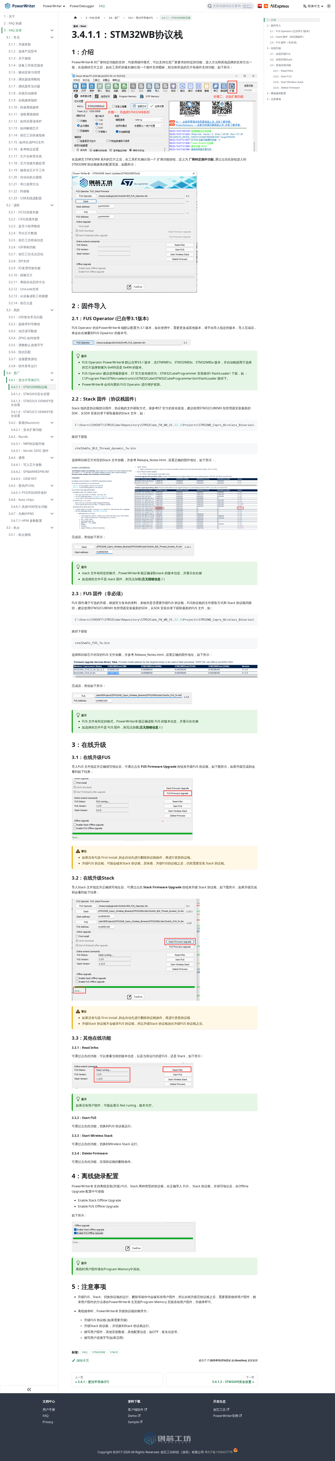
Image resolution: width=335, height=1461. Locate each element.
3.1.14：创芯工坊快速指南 (27, 135)
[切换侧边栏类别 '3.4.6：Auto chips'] (52, 500)
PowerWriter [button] (52, 6)
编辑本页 (83, 1360)
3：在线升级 (274, 48)
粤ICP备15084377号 (219, 1452)
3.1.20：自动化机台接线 (25, 177)
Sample (133, 1422)
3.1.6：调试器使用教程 (24, 79)
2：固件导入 (274, 25)
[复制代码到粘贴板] (253, 424)
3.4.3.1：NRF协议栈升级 (28, 444)
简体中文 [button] (314, 6)
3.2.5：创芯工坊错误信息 (26, 240)
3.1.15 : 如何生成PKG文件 (26, 142)
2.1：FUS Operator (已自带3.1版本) (290, 31)
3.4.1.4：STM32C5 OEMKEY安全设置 (32, 414)
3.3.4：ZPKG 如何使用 (24, 338)
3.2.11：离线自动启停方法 (27, 282)
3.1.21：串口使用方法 (24, 184)
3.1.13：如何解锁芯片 (24, 128)
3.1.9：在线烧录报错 (23, 100)
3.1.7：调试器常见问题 (24, 86)
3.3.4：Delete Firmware (286, 87)
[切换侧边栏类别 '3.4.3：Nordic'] (52, 437)
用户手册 (49, 1409)
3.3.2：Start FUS (282, 76)
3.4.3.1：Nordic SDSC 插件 (30, 451)
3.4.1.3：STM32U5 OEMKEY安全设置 (32, 403)
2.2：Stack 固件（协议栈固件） (287, 36)
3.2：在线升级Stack (281, 59)
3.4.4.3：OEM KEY (24, 479)
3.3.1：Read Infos (283, 70)
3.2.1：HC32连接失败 (24, 212)
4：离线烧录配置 (276, 93)
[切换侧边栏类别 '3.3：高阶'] (52, 310)
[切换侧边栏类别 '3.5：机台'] (52, 527)
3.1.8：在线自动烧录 (23, 93)
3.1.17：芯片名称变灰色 (25, 156)
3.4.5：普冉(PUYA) (21, 486)
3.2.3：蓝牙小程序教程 (24, 226)
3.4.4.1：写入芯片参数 (26, 465)
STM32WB (98, 1352)
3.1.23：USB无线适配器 (25, 198)
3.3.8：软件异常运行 (23, 366)
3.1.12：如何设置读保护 (25, 121)
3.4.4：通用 (17, 458)
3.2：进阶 (13, 205)
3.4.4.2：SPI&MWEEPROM (30, 472)
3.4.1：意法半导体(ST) (24, 380)
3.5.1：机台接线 (20, 534)
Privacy (48, 1422)
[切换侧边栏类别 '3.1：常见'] (52, 37)
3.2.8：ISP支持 (19, 261)
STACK (114, 1352)
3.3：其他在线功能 (280, 65)
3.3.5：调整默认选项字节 (26, 345)
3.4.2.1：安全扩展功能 (26, 430)
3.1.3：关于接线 (20, 58)
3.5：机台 (13, 527)
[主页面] (75, 18)
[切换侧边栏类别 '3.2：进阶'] (52, 205)
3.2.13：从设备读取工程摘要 (28, 296)
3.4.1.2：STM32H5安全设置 (30, 394)
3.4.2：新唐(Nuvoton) (24, 423)
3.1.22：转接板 (19, 191)
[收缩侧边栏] (29, 1389)
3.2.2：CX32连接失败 (23, 219)
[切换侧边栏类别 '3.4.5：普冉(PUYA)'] (52, 486)
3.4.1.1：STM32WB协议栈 (29, 387)
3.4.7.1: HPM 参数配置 (26, 520)
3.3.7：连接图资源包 (23, 359)
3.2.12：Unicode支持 (24, 289)
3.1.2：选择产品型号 (23, 51)
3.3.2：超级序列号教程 (24, 324)
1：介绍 (271, 20)
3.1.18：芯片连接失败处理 (27, 163)
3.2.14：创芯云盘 (21, 303)
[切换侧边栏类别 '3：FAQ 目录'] (52, 30)
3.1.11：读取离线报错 (24, 114)
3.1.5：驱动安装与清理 (24, 72)
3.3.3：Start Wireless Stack (288, 82)
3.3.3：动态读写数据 (23, 331)
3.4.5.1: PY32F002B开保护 (29, 492)
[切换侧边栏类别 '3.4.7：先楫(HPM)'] (52, 514)
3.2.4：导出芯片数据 (23, 233)
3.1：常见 (13, 37)
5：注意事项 (274, 99)
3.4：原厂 (13, 373)
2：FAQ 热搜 (13, 23)
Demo (132, 1416)
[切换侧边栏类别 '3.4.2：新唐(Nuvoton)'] (52, 423)
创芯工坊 (219, 1409)
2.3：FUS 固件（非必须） (284, 42)
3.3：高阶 (13, 310)
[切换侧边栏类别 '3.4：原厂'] (52, 373)
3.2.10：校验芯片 (21, 275)
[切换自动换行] (245, 424)
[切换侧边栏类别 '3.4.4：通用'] (52, 458)
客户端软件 (135, 1409)
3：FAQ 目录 (13, 30)
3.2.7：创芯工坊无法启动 (26, 254)
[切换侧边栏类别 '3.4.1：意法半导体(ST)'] (52, 380)
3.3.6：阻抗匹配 (20, 352)
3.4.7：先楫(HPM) (21, 513)
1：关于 (9, 16)
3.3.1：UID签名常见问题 (26, 317)
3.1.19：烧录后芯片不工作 (27, 170)
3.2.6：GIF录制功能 (22, 247)
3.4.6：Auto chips (21, 499)
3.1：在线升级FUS (280, 54)
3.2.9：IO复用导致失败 (25, 268)
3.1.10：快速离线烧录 (24, 107)
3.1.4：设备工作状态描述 (26, 65)
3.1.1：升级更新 (20, 44)
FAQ (102, 6)
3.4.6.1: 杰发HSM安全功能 (29, 506)
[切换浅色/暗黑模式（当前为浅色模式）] (329, 6)
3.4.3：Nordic (18, 437)
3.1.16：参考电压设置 (24, 149)
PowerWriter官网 (225, 1416)
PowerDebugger (82, 6)
